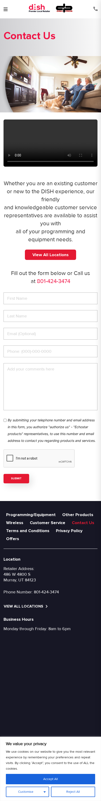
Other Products (77, 514)
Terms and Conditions (27, 530)
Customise (25, 792)
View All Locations (50, 254)
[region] (50, 769)
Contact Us (83, 522)
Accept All (50, 779)
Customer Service (47, 522)
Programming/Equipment (31, 514)
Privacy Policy (69, 530)
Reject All (73, 792)
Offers (12, 538)
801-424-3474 (53, 281)
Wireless (14, 522)
